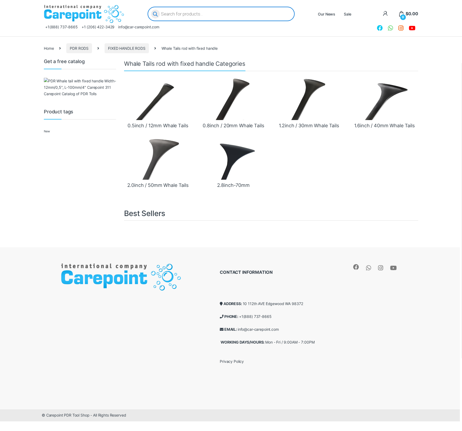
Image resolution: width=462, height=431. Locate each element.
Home (49, 48)
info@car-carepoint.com (138, 27)
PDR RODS (79, 48)
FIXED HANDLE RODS (126, 48)
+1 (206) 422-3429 (98, 27)
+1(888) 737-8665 (61, 27)
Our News (326, 14)
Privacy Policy (232, 361)
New (47, 131)
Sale (347, 14)
